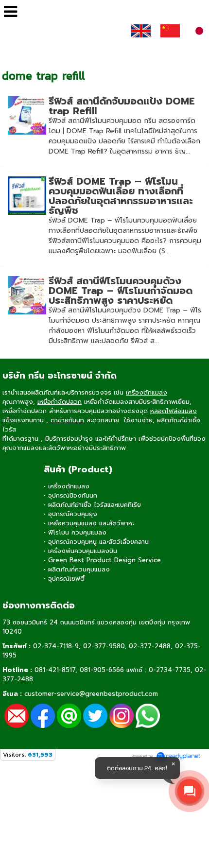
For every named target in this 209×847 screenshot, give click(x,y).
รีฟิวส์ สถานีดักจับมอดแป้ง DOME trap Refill (122, 106)
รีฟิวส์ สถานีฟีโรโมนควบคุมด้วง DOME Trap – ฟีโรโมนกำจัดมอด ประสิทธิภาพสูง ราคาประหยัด (120, 291)
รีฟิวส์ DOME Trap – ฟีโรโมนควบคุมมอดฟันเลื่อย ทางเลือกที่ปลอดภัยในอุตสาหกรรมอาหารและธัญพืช (121, 196)
